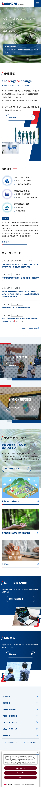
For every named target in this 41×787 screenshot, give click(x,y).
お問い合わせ (12, 742)
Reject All (20, 773)
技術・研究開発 (9, 709)
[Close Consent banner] (37, 752)
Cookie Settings (20, 768)
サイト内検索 (31, 742)
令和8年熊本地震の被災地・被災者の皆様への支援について (21, 50)
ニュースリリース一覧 (28, 328)
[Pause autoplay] (27, 59)
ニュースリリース (10, 729)
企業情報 (6, 696)
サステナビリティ (10, 722)
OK (20, 777)
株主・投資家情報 (10, 716)
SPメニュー (37, 3)
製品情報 (6, 703)
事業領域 (6, 241)
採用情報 (6, 735)
